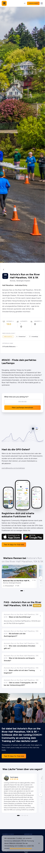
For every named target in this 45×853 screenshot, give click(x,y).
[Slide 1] (21, 590)
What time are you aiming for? (16, 397)
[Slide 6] (27, 815)
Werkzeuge (28, 834)
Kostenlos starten (33, 3)
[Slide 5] (25, 815)
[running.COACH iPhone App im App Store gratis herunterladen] (12, 537)
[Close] (39, 843)
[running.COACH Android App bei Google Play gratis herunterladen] (33, 537)
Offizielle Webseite (8, 346)
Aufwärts (23, 321)
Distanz (9, 321)
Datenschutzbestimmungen (21, 848)
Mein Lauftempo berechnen (22, 408)
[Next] (40, 578)
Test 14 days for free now (14, 545)
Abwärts (37, 321)
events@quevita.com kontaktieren (13, 468)
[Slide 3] (22, 815)
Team (26, 852)
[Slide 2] (24, 590)
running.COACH (8, 834)
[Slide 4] (24, 815)
